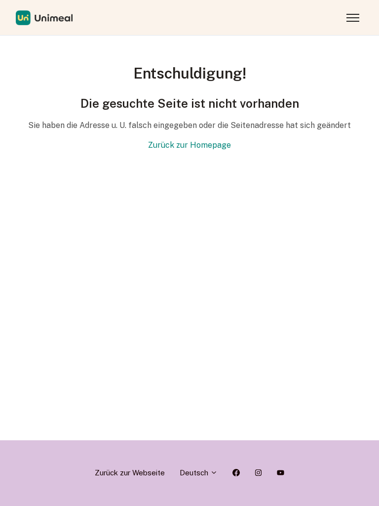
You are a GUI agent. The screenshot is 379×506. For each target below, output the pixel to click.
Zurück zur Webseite (130, 472)
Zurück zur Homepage (189, 145)
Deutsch (195, 472)
